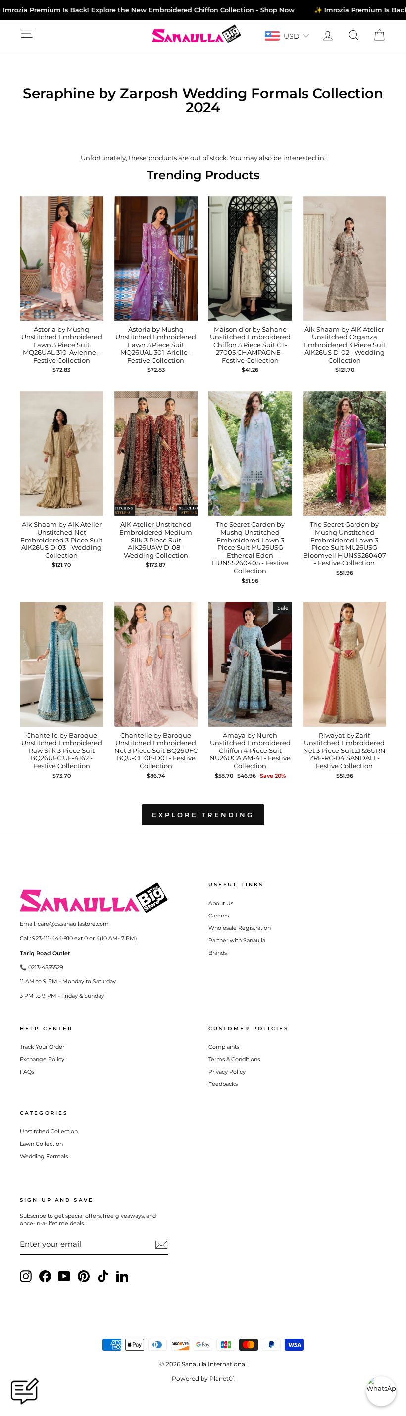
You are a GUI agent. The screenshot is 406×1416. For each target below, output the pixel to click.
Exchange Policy (42, 1059)
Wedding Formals (44, 1156)
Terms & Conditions (234, 1059)
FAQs (27, 1071)
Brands (217, 952)
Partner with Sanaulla (236, 940)
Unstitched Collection (49, 1131)
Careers (218, 915)
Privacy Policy (227, 1071)
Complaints (223, 1046)
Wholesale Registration (239, 927)
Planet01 (222, 1378)
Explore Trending (203, 815)
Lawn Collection (41, 1143)
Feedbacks (223, 1084)
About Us (220, 903)
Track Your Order (42, 1046)
